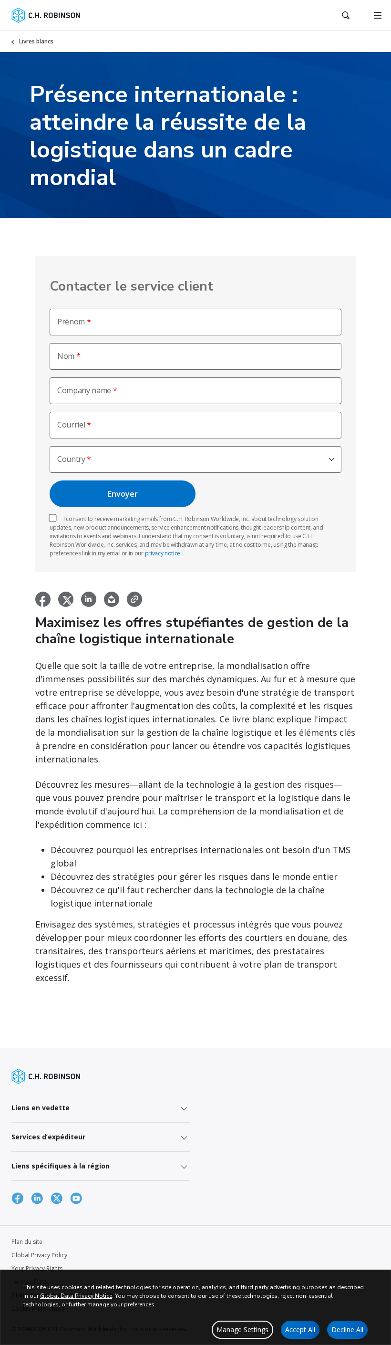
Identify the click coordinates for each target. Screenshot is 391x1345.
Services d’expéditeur (48, 1136)
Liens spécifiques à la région (60, 1165)
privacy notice (163, 553)
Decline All (347, 1329)
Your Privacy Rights (36, 1268)
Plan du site (26, 1242)
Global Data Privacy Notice (76, 1296)
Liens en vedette (40, 1107)
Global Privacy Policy (39, 1255)
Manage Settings (242, 1329)
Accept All (300, 1329)
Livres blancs (36, 41)
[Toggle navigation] (377, 15)
